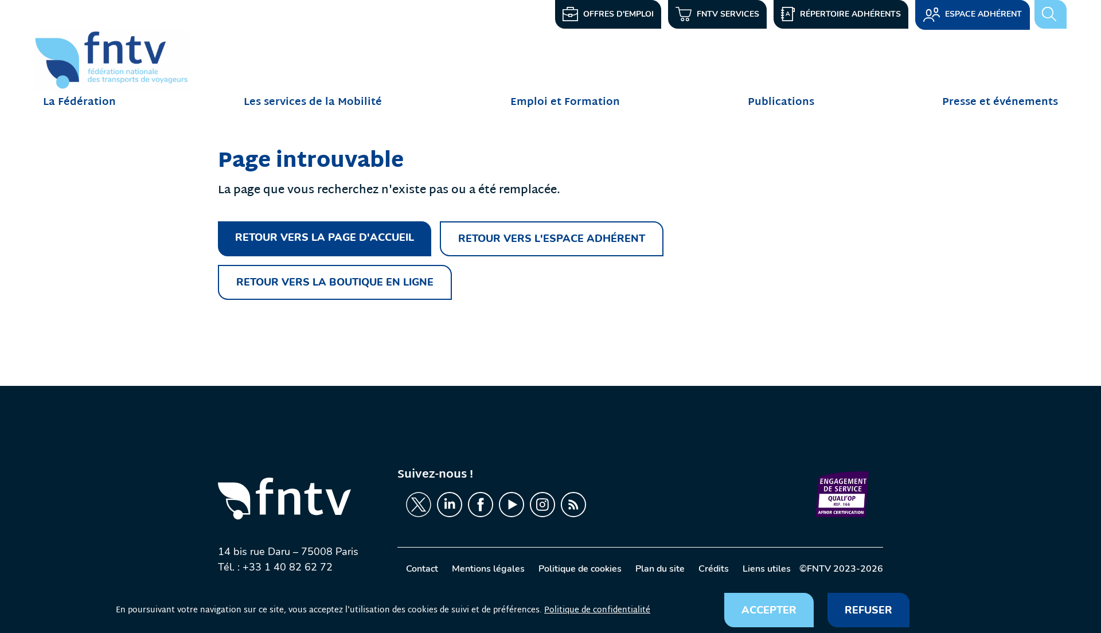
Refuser (868, 610)
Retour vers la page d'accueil (324, 237)
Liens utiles (767, 568)
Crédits (713, 568)
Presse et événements (1000, 102)
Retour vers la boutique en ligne (335, 282)
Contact (422, 568)
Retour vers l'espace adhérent (551, 238)
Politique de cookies (580, 568)
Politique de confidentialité (597, 610)
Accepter (769, 610)
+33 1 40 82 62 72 (288, 567)
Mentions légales (488, 568)
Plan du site (660, 568)
